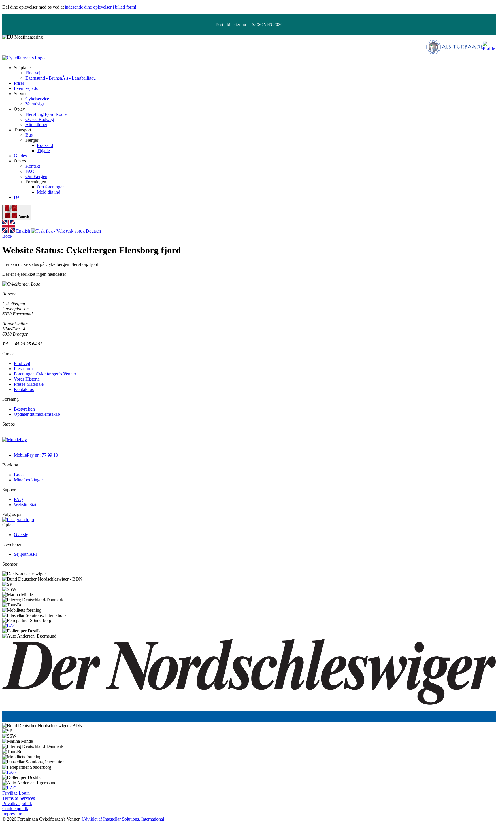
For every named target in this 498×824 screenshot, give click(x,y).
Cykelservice (37, 98)
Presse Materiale (29, 384)
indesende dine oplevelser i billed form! (100, 7)
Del (17, 197)
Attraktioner (36, 124)
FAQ (30, 171)
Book (7, 236)
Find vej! (22, 363)
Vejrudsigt (34, 103)
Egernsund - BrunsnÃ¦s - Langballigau (60, 77)
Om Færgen (36, 176)
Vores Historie (27, 379)
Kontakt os (24, 389)
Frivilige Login (16, 793)
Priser (19, 83)
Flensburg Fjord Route (46, 114)
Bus (29, 135)
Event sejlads (26, 88)
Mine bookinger (28, 479)
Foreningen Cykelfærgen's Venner (45, 373)
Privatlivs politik (17, 803)
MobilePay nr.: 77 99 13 (36, 455)
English (22, 230)
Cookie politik (15, 808)
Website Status (27, 504)
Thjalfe (43, 150)
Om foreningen (51, 186)
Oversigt (21, 534)
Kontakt (32, 166)
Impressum (12, 813)
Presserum (23, 368)
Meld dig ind (48, 192)
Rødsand (45, 145)
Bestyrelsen (24, 409)
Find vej (32, 72)
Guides (20, 155)
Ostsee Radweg (39, 119)
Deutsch (93, 230)
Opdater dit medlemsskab (37, 414)
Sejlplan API (25, 554)
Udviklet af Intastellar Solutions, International (123, 819)
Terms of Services (18, 798)
